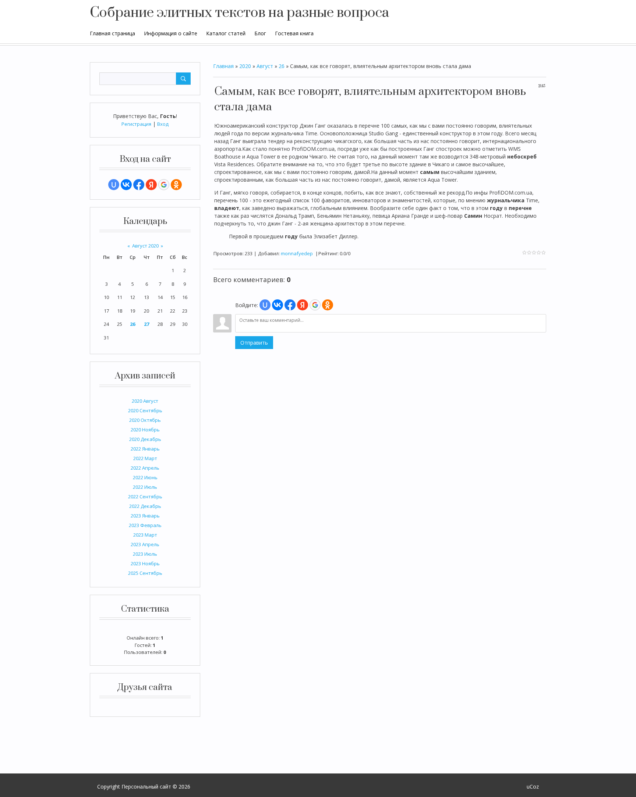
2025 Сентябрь (145, 573)
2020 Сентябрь (145, 410)
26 (132, 324)
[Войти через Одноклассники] (176, 184)
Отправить (254, 342)
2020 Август (145, 401)
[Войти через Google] (163, 184)
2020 (245, 66)
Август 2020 (145, 245)
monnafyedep (297, 253)
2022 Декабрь (145, 506)
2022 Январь (145, 448)
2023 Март (145, 534)
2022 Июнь (145, 477)
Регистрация (136, 124)
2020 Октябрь (145, 420)
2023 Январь (145, 515)
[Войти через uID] (113, 184)
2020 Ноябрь (145, 429)
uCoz (533, 786)
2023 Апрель (145, 544)
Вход (163, 124)
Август (265, 66)
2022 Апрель (145, 468)
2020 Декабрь (145, 439)
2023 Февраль (145, 525)
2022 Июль (145, 487)
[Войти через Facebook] (138, 184)
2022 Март (145, 458)
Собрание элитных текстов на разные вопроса (239, 13)
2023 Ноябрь (145, 563)
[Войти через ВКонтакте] (126, 184)
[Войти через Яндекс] (151, 184)
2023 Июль (145, 554)
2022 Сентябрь (145, 496)
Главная (223, 66)
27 (146, 324)
